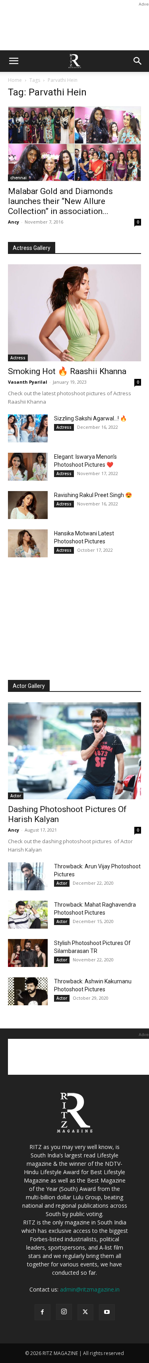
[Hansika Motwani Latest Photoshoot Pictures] (28, 543)
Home (15, 80)
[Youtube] (107, 1312)
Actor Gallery (29, 686)
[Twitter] (85, 1312)
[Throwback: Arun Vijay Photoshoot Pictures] (28, 876)
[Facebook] (42, 1312)
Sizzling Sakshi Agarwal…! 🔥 (90, 418)
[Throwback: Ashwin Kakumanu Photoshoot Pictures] (28, 991)
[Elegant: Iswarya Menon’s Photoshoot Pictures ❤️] (28, 467)
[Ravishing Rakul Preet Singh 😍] (28, 505)
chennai (18, 177)
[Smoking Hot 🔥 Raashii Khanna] (74, 312)
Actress (17, 358)
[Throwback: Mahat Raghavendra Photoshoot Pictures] (28, 915)
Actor (15, 795)
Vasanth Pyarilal (27, 382)
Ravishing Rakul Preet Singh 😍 (93, 495)
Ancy (13, 222)
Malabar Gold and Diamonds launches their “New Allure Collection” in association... (60, 201)
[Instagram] (64, 1312)
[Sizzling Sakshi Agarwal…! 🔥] (28, 428)
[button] (13, 61)
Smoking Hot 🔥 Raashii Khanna (67, 371)
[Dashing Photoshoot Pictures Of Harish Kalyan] (74, 750)
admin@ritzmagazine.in (90, 1289)
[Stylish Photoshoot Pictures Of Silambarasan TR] (28, 953)
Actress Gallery (31, 248)
